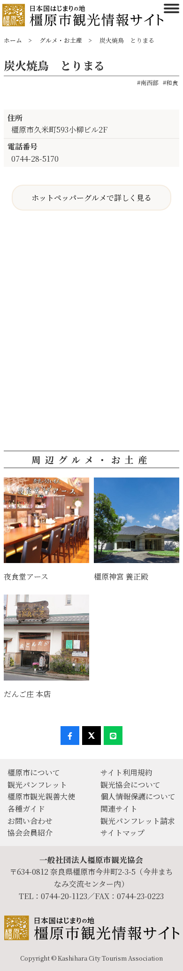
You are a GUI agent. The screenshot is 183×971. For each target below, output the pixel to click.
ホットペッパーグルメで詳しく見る (91, 197)
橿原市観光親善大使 (41, 796)
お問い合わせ (30, 820)
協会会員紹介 (30, 832)
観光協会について (130, 784)
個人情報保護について (137, 796)
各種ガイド (26, 808)
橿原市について (34, 772)
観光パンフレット (37, 784)
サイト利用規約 (126, 772)
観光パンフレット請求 (137, 820)
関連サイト (118, 808)
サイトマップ (122, 832)
